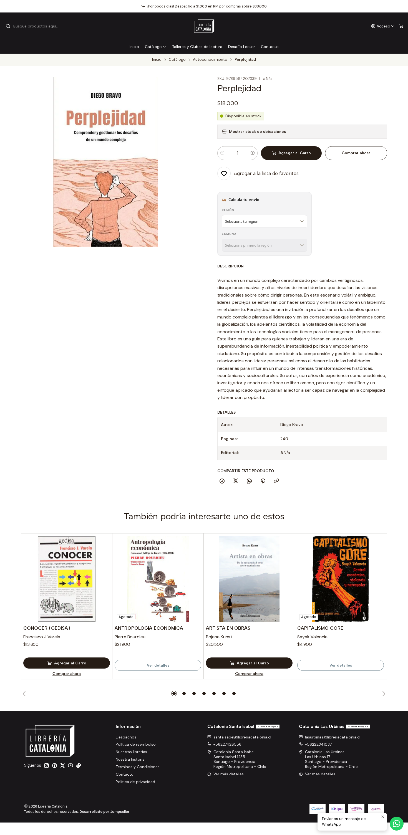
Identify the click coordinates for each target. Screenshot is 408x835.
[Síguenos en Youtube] (70, 765)
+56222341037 (318, 744)
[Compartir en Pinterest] (263, 481)
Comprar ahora (356, 153)
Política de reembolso (136, 744)
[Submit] (8, 26)
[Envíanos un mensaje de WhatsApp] (397, 824)
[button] (174, 693)
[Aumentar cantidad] (252, 153)
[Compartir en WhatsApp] (249, 481)
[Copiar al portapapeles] (276, 481)
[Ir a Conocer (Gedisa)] (66, 579)
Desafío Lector (241, 46)
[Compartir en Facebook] (222, 481)
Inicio (134, 46)
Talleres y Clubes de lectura (197, 46)
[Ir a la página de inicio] (204, 26)
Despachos (126, 737)
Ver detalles (158, 665)
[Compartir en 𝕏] (235, 481)
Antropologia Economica (149, 628)
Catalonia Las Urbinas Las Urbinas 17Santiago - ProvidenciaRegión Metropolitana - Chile (331, 759)
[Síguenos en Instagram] (46, 765)
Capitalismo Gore (320, 628)
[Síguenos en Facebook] (54, 765)
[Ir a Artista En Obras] (249, 579)
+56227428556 (227, 744)
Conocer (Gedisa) (46, 628)
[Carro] (401, 26)
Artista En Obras (228, 628)
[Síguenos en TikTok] (78, 765)
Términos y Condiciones (138, 766)
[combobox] (33, 26)
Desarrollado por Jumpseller (104, 811)
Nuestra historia (130, 759)
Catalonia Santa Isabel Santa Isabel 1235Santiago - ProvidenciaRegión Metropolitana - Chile (239, 759)
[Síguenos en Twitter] (62, 765)
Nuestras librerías (131, 751)
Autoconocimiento (210, 60)
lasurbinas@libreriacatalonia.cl (332, 737)
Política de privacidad (135, 781)
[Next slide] (383, 693)
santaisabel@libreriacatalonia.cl (242, 737)
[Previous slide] (25, 693)
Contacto (270, 46)
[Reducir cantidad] (222, 153)
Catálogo (153, 46)
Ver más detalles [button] (228, 773)
